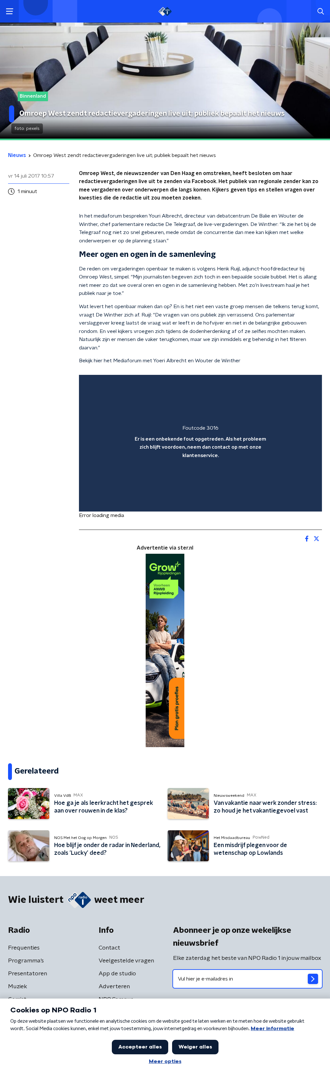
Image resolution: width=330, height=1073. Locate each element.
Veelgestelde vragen (126, 961)
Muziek (17, 987)
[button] (9, 11)
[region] (200, 443)
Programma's (26, 961)
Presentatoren (27, 974)
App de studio (117, 974)
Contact (109, 948)
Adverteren (114, 987)
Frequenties (24, 948)
